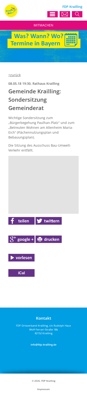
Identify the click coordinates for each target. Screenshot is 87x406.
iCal (21, 273)
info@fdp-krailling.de (43, 344)
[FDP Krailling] (11, 16)
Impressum (43, 389)
